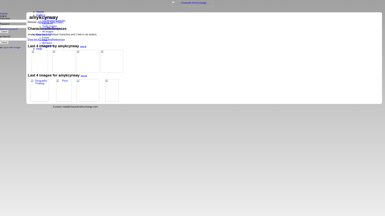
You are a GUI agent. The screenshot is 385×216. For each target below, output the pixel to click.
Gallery (40, 15)
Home (40, 11)
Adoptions (47, 23)
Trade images (49, 26)
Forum (45, 37)
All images (47, 31)
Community (43, 34)
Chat (44, 40)
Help (39, 48)
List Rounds (48, 18)
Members (47, 43)
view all (84, 76)
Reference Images (52, 29)
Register (4, 13)
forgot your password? (9, 29)
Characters (48, 45)
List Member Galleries (53, 21)
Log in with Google (11, 47)
